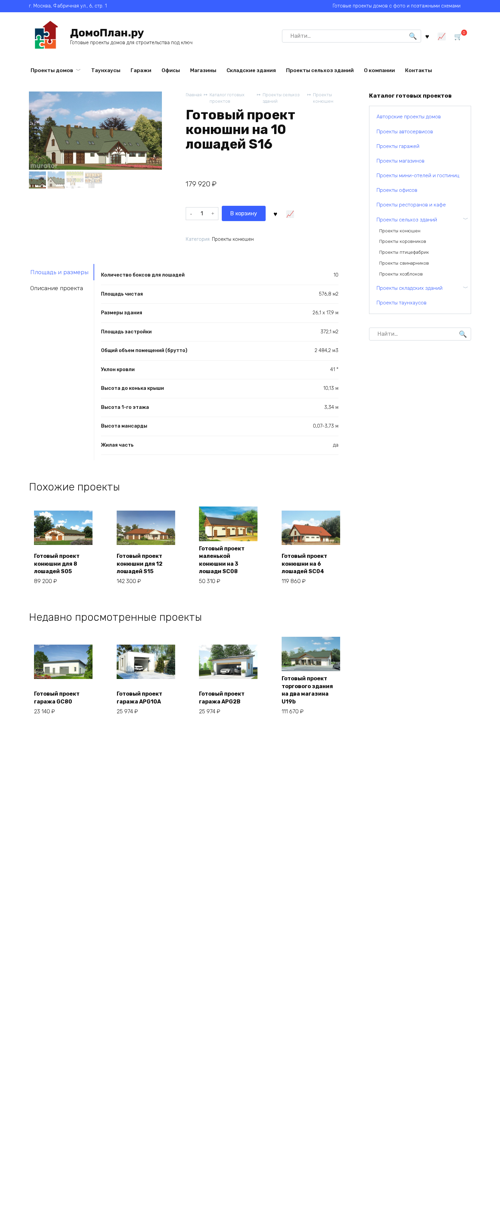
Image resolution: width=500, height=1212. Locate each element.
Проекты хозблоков (401, 274)
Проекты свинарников (404, 263)
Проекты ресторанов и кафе (411, 205)
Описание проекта (56, 288)
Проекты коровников (402, 241)
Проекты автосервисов (405, 132)
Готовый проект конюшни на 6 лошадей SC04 (304, 564)
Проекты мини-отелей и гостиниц (418, 175)
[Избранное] (427, 36)
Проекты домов (52, 70)
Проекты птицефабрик (404, 252)
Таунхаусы (105, 70)
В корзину (243, 213)
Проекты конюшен (323, 98)
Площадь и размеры (59, 272)
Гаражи (141, 70)
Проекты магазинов (400, 161)
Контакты (418, 70)
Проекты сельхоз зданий (320, 70)
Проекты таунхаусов (402, 303)
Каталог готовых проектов (227, 98)
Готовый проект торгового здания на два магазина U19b (307, 689)
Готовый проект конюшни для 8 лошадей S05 (57, 564)
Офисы (171, 70)
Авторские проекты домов (409, 117)
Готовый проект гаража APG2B (222, 697)
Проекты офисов (397, 190)
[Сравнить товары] (441, 36)
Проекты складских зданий (410, 288)
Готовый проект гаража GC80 (57, 697)
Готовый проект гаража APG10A (139, 697)
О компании (379, 70)
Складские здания (251, 70)
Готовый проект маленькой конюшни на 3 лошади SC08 (222, 560)
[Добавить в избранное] (275, 213)
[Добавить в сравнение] (290, 213)
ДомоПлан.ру (107, 32)
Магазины (203, 70)
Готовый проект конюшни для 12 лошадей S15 (140, 564)
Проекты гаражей (398, 146)
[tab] (61, 272)
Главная (194, 94)
